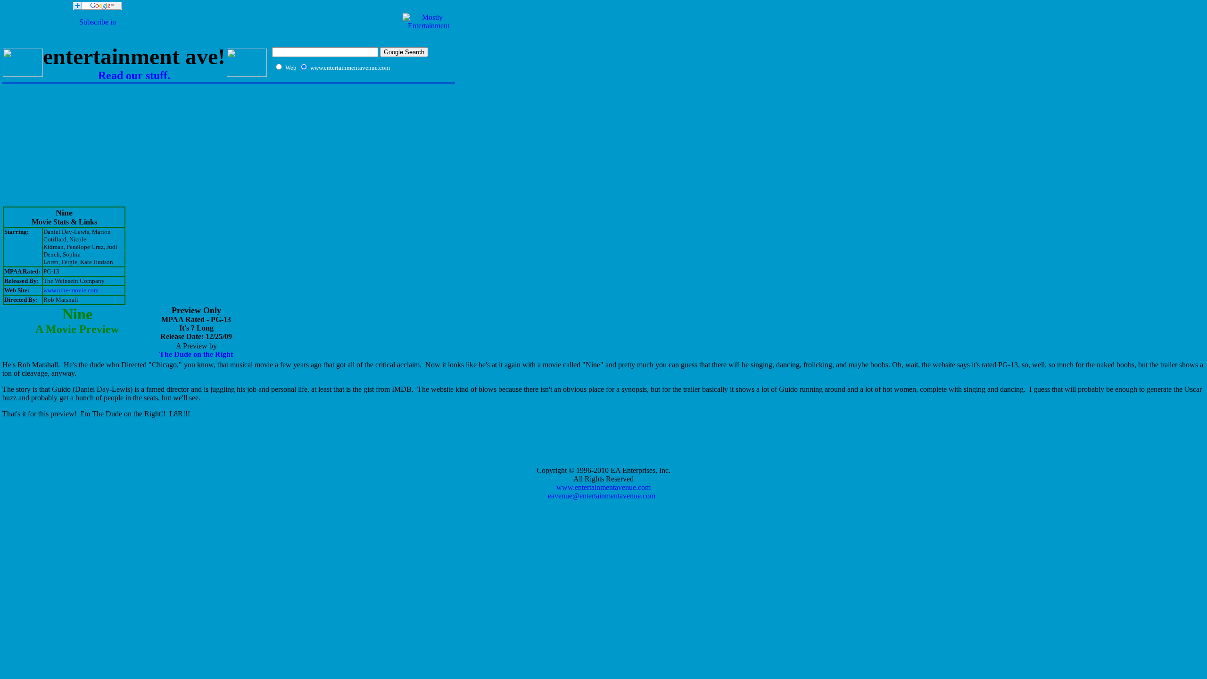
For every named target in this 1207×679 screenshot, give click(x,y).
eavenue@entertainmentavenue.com (601, 496)
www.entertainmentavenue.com (603, 487)
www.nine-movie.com (71, 290)
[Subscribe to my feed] (97, 30)
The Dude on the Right (196, 354)
